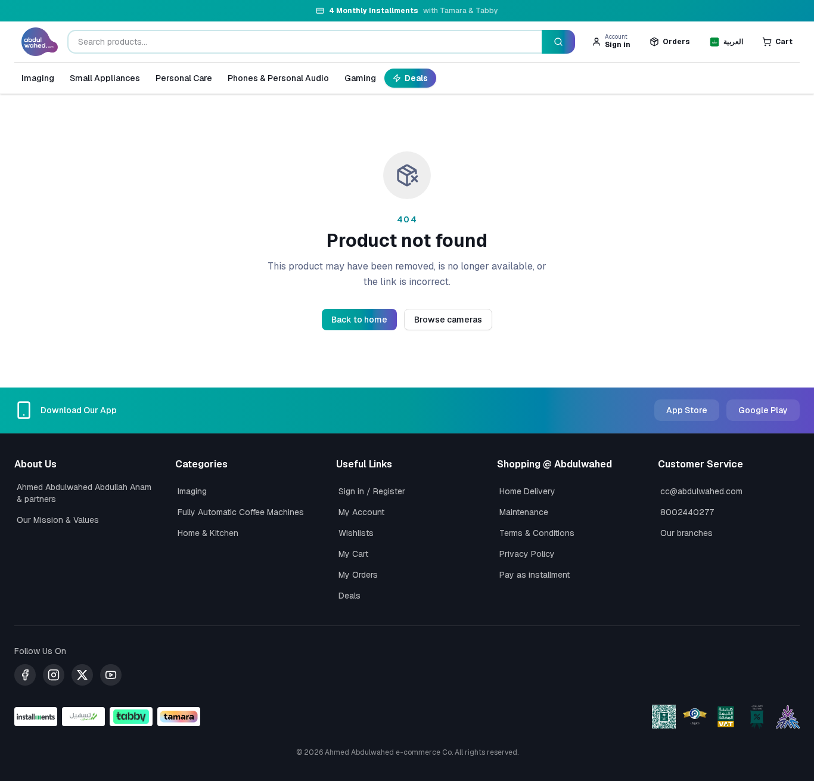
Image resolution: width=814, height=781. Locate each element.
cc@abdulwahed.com (701, 491)
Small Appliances (105, 78)
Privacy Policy (527, 553)
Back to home (359, 319)
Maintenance (523, 512)
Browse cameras (448, 319)
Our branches (686, 533)
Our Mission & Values (58, 520)
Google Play (763, 410)
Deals (416, 78)
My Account (361, 512)
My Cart (353, 553)
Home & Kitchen (208, 533)
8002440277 (687, 512)
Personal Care (184, 78)
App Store (686, 410)
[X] (82, 675)
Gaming (360, 78)
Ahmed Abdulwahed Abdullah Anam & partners (84, 493)
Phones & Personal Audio (278, 78)
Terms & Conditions (536, 533)
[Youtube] (111, 675)
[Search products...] (558, 42)
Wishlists (356, 533)
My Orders (358, 574)
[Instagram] (53, 675)
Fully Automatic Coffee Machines (241, 512)
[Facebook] (25, 675)
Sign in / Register (371, 491)
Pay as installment (534, 574)
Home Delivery (527, 491)
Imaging (37, 78)
